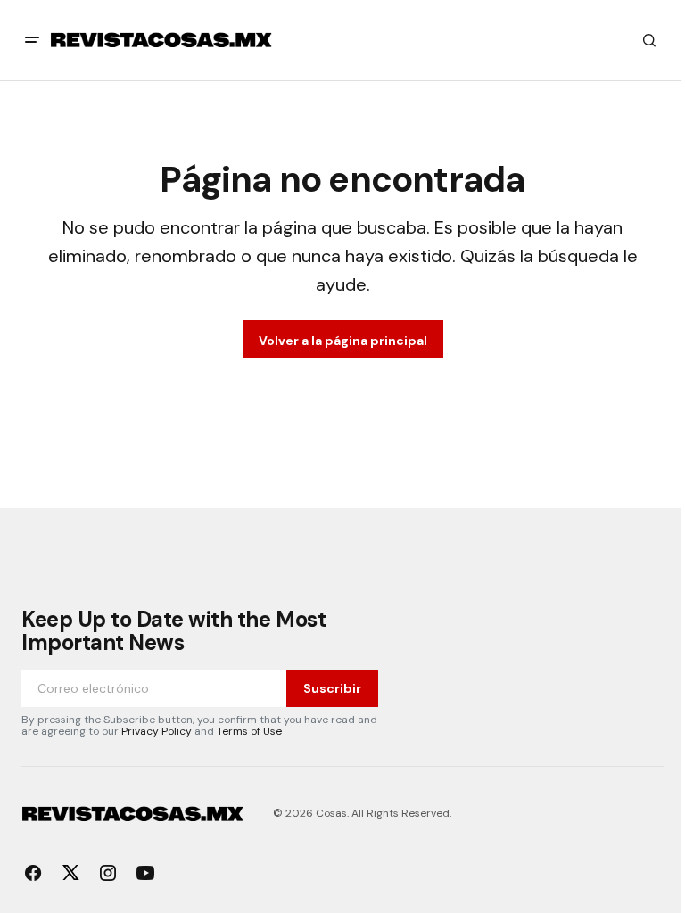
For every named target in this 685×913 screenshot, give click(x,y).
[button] (32, 40)
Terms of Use (249, 731)
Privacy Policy (156, 731)
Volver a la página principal (343, 341)
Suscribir (332, 688)
